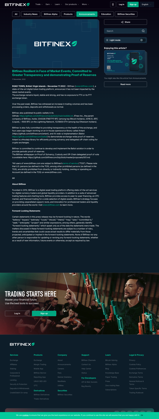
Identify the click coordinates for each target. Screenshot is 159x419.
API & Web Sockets (89, 382)
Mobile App (38, 369)
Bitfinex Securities (126, 14)
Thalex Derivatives (41, 399)
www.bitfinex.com (51, 205)
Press (107, 381)
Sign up (134, 5)
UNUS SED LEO (40, 381)
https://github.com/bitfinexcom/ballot (29, 136)
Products (68, 14)
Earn (48, 4)
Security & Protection (18, 384)
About (60, 360)
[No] (156, 415)
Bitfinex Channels (88, 360)
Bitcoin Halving (111, 360)
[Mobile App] (113, 4)
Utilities (60, 385)
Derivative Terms (136, 377)
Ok (142, 415)
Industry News (31, 14)
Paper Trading (111, 377)
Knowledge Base (112, 373)
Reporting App (40, 377)
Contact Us (86, 364)
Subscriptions (110, 390)
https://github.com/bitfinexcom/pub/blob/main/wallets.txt (46, 116)
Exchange (14, 360)
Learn (57, 4)
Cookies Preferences (137, 369)
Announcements (87, 14)
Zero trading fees (112, 385)
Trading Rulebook (136, 393)
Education (106, 14)
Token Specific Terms (138, 388)
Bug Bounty (86, 386)
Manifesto (62, 381)
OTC (36, 385)
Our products (71, 4)
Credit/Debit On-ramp (19, 393)
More (84, 4)
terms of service (70, 163)
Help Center (86, 369)
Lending (13, 380)
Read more (125, 84)
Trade (37, 4)
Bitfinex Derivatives (41, 395)
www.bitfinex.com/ (84, 86)
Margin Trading (40, 364)
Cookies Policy (135, 364)
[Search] (143, 31)
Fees (59, 373)
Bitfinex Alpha (50, 14)
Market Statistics (64, 377)
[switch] (143, 40)
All (16, 14)
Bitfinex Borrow (40, 373)
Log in (122, 5)
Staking (13, 369)
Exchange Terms (136, 373)
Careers (61, 369)
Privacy (132, 360)
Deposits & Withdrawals (19, 388)
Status (84, 373)
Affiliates (13, 364)
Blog (107, 369)
